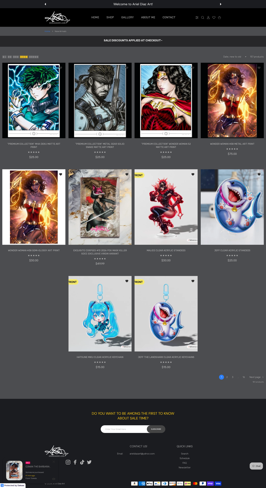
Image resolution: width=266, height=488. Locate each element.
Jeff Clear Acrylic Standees (232, 250)
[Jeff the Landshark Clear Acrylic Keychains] (166, 313)
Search (184, 453)
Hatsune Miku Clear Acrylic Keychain (100, 357)
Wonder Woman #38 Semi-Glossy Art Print (34, 250)
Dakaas (21, 485)
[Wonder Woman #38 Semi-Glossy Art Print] (33, 207)
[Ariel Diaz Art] (57, 17)
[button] (45, 4)
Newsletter (185, 467)
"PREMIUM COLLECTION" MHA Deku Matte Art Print (33, 146)
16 (244, 377)
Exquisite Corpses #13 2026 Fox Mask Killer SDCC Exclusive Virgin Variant (100, 252)
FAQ (185, 463)
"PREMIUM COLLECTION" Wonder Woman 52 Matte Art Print (166, 146)
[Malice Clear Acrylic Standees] (166, 207)
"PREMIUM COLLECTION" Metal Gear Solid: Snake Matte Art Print (100, 146)
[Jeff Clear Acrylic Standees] (232, 207)
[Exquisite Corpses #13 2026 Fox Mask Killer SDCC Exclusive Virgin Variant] (100, 207)
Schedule (185, 458)
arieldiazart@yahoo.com (142, 453)
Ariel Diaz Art (59, 483)
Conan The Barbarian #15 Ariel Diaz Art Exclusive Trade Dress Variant (39, 466)
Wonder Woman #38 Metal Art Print (232, 144)
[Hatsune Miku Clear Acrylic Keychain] (100, 313)
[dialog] (203, 17)
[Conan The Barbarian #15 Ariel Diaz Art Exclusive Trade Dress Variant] (14, 470)
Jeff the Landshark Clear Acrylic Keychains (166, 357)
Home (47, 31)
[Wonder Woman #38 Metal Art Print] (232, 100)
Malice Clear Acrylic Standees (166, 250)
